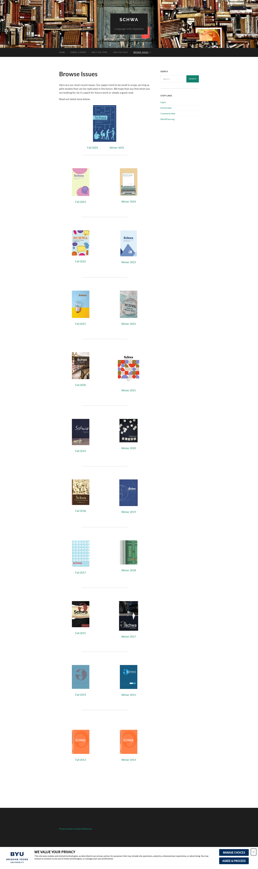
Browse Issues (140, 52)
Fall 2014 (80, 694)
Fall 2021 (80, 323)
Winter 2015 (128, 694)
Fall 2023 (80, 201)
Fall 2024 (92, 147)
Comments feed (167, 113)
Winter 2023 (128, 262)
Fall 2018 (80, 510)
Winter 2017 (128, 636)
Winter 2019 (128, 511)
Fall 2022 (80, 261)
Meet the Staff (100, 52)
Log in (163, 102)
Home (62, 52)
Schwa (129, 19)
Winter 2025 (117, 147)
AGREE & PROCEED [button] (234, 861)
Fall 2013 (80, 759)
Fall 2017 (80, 572)
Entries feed (165, 108)
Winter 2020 (128, 448)
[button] (253, 852)
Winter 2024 (128, 201)
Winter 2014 (128, 759)
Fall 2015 (80, 633)
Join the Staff (120, 52)
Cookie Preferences (83, 828)
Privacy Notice (66, 828)
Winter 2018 (128, 570)
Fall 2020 (80, 384)
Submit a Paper (78, 52)
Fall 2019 (80, 451)
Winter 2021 (128, 390)
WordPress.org (167, 119)
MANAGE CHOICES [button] (234, 852)
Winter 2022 (128, 323)
